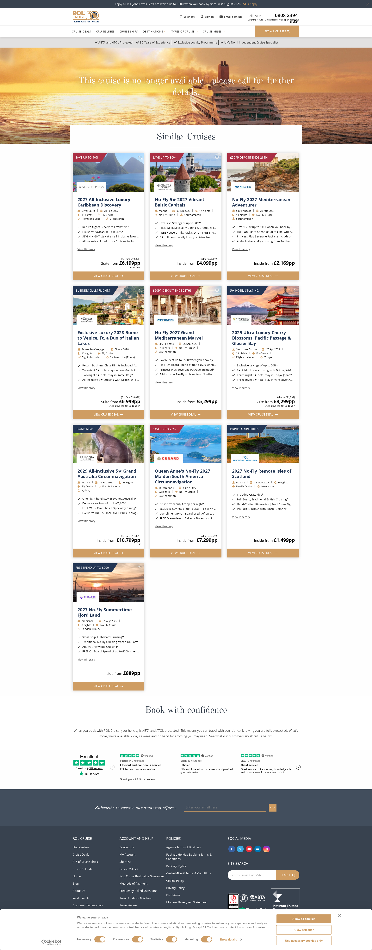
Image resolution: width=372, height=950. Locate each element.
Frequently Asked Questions (138, 891)
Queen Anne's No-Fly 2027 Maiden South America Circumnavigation (182, 476)
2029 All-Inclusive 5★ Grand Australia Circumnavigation (107, 473)
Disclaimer (173, 895)
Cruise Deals (81, 31)
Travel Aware (128, 905)
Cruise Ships (129, 31)
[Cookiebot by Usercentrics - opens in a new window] (51, 942)
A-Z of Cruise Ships (85, 862)
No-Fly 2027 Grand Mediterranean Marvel (179, 335)
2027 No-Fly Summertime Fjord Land (105, 612)
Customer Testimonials (88, 905)
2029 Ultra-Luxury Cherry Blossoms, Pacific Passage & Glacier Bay (261, 338)
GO (272, 808)
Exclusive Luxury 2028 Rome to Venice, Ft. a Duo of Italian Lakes (108, 338)
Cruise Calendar (83, 869)
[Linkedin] (257, 849)
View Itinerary (86, 249)
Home (77, 876)
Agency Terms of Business (183, 847)
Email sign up (233, 17)
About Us (79, 891)
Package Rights (176, 866)
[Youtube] (249, 849)
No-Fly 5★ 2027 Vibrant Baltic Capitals (179, 202)
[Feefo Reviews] (285, 903)
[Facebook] (231, 849)
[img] (108, 172)
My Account (127, 854)
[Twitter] (240, 849)
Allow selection (304, 929)
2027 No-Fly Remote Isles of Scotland (261, 473)
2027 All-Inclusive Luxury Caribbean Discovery (104, 202)
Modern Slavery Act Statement (186, 902)
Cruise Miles (212, 31)
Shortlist (125, 862)
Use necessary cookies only (304, 940)
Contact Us (127, 847)
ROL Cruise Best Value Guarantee (142, 876)
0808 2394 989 (286, 15)
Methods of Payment (133, 883)
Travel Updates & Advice (136, 898)
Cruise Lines (105, 31)
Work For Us (81, 898)
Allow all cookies (303, 918)
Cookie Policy (175, 881)
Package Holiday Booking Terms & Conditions (189, 857)
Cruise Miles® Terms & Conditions (189, 873)
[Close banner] (339, 915)
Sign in (209, 17)
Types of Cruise (183, 31)
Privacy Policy (175, 888)
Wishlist (189, 17)
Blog (76, 883)
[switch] (137, 939)
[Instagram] (266, 849)
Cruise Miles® (129, 869)
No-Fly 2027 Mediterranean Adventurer (261, 202)
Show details (228, 939)
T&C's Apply (249, 4)
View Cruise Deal (106, 276)
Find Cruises (81, 847)
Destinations (153, 31)
